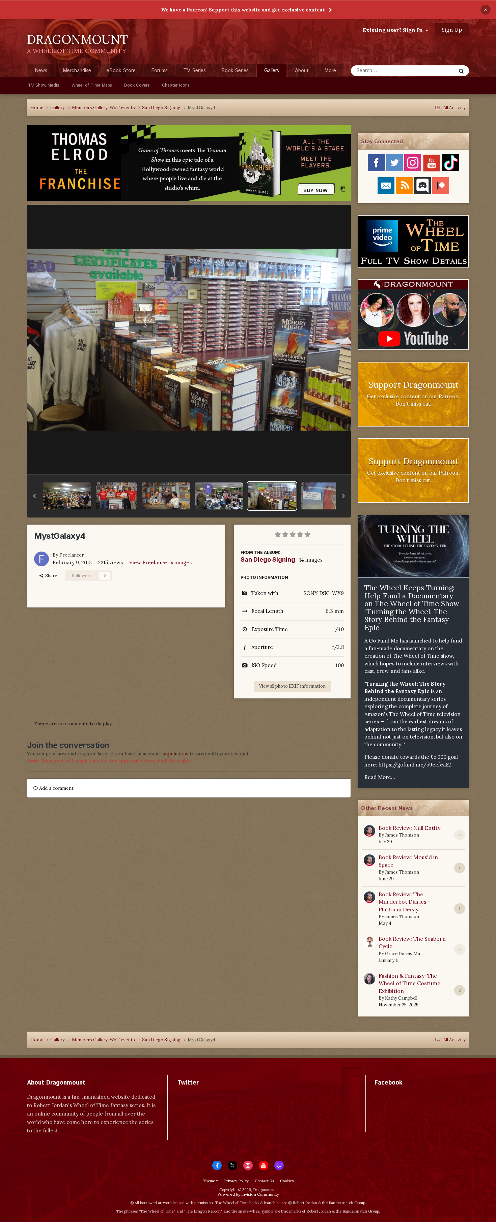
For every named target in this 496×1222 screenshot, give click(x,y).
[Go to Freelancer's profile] (41, 559)
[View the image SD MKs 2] (116, 495)
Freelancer (71, 555)
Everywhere (434, 70)
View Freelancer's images (160, 562)
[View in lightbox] (189, 340)
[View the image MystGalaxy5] (219, 495)
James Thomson (402, 835)
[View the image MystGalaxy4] (272, 495)
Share (50, 575)
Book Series (235, 70)
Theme (209, 1181)
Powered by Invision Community (248, 1194)
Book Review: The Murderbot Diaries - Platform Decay (405, 902)
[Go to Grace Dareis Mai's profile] (369, 941)
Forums (159, 70)
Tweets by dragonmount (207, 1094)
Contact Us (264, 1181)
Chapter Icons (176, 85)
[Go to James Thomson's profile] (369, 831)
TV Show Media (43, 85)
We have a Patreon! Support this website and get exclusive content (243, 10)
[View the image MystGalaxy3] (325, 495)
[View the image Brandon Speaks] (67, 495)
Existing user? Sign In (394, 30)
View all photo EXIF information (292, 686)
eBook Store (121, 70)
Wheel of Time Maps (92, 85)
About (302, 70)
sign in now (175, 754)
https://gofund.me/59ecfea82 (415, 764)
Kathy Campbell (401, 998)
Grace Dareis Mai (403, 954)
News (41, 70)
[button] (34, 496)
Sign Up (452, 29)
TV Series (194, 70)
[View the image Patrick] (166, 495)
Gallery (271, 70)
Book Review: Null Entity (409, 827)
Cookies (287, 1181)
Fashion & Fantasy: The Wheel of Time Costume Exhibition (409, 983)
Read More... (379, 777)
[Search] (461, 70)
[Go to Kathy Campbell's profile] (369, 978)
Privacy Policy (236, 1181)
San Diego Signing (268, 559)
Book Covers (137, 85)
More (330, 70)
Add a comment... (57, 788)
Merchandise (77, 70)
